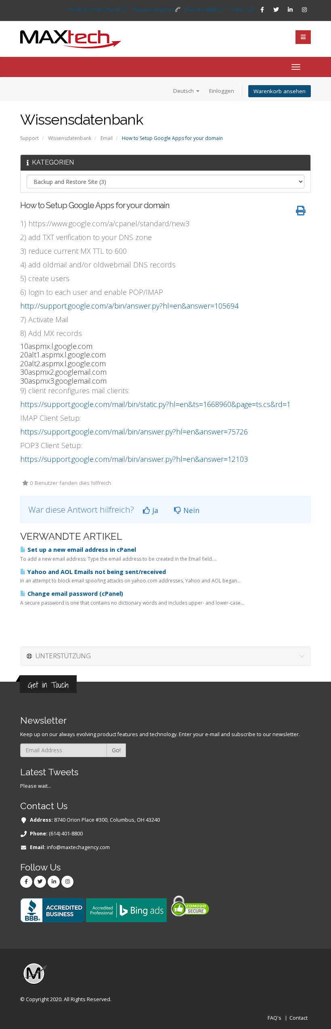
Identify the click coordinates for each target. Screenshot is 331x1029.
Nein (190, 510)
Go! (116, 750)
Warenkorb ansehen (279, 91)
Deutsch (184, 90)
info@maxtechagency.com (78, 847)
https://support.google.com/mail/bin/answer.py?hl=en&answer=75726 (134, 431)
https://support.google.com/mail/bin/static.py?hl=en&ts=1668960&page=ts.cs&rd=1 (155, 404)
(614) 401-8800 (201, 9)
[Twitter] (276, 10)
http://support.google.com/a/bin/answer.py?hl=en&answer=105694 (129, 306)
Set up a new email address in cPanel (81, 549)
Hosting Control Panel (93, 9)
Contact (298, 1017)
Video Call (242, 9)
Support (29, 138)
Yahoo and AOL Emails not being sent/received (96, 572)
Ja (154, 510)
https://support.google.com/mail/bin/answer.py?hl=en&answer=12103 (134, 459)
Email (107, 138)
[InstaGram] (304, 10)
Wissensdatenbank (69, 138)
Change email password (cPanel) (74, 593)
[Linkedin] (290, 10)
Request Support (153, 9)
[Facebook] (262, 10)
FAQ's (274, 1017)
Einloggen (221, 90)
